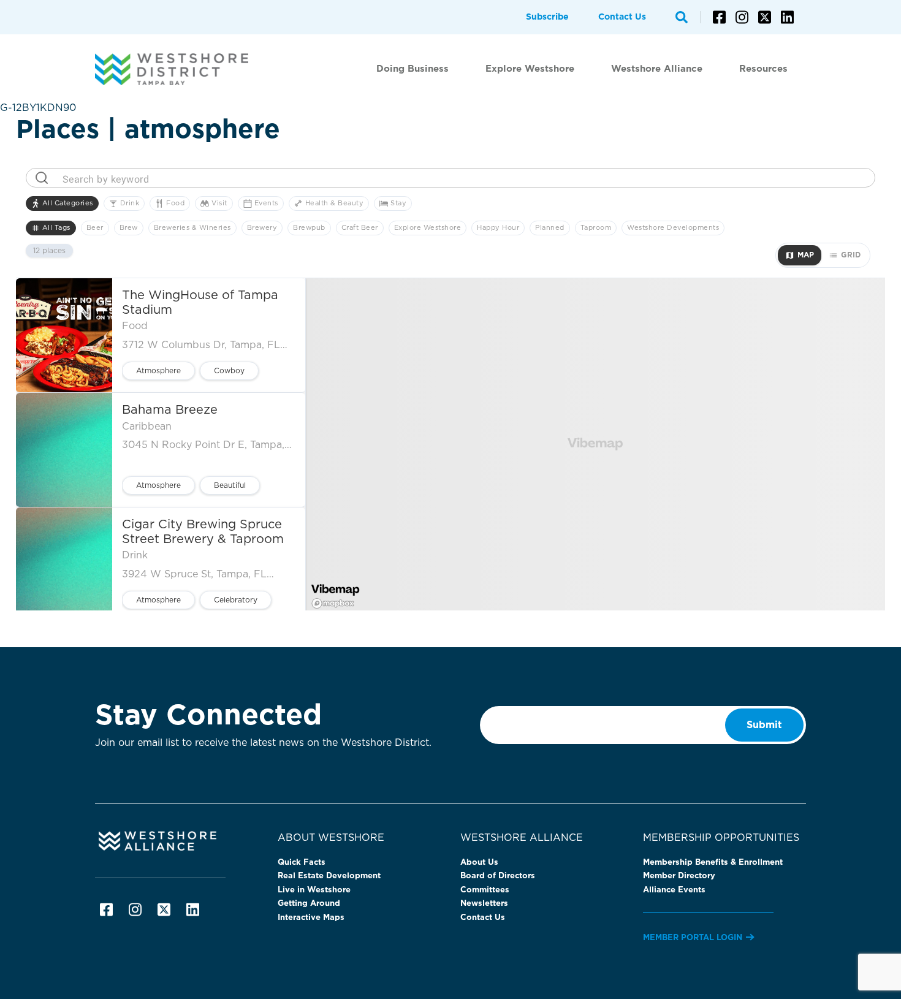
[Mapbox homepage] (332, 603)
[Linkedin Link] (192, 909)
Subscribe (547, 17)
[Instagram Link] (135, 909)
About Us (479, 863)
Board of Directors (497, 876)
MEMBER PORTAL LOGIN (692, 938)
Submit (764, 725)
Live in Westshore (314, 890)
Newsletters (484, 904)
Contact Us (622, 17)
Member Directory (679, 876)
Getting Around (309, 904)
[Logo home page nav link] (177, 69)
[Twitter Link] (164, 909)
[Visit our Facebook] (719, 17)
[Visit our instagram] (742, 17)
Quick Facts (301, 863)
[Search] (681, 17)
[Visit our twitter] (764, 17)
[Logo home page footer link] (176, 840)
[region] (596, 444)
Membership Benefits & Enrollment (713, 863)
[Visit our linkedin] (787, 17)
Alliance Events (674, 890)
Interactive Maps (311, 918)
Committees (484, 890)
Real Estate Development (329, 876)
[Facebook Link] (106, 909)
